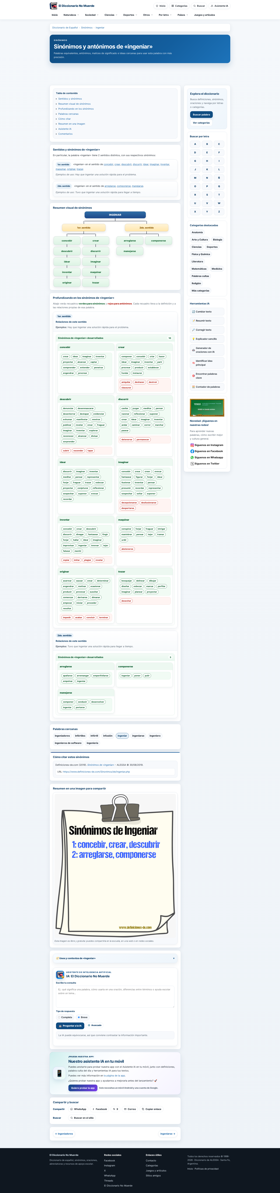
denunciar (68, 408)
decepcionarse (129, 502)
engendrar (68, 373)
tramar (160, 534)
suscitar (94, 592)
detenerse (126, 439)
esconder (78, 450)
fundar (124, 373)
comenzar (68, 597)
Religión (196, 283)
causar (79, 580)
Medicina (217, 268)
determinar (102, 580)
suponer (153, 414)
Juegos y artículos (204, 14)
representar (93, 477)
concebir (108, 164)
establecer (153, 367)
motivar (82, 586)
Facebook (109, 1160)
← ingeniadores (64, 1133)
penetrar (98, 367)
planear (138, 592)
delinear (140, 580)
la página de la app (114, 1075)
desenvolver (97, 702)
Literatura (197, 261)
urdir (123, 540)
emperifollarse (100, 675)
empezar (67, 603)
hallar (76, 540)
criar (152, 356)
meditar (147, 408)
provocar (80, 592)
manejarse (137, 186)
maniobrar (126, 534)
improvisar (68, 545)
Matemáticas (199, 268)
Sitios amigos (153, 1175)
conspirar (126, 529)
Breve (84, 1017)
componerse (124, 186)
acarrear (67, 580)
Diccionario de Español (65, 27)
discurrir (137, 164)
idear (145, 164)
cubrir (66, 450)
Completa (66, 1017)
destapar (84, 414)
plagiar (87, 560)
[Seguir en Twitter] (207, 464)
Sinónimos (86, 27)
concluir (90, 617)
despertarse (127, 508)
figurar (139, 477)
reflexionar (139, 414)
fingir (105, 534)
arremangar (83, 675)
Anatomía (197, 232)
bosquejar (126, 580)
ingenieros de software (68, 743)
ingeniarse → (167, 1133)
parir (159, 362)
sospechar (68, 493)
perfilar (161, 586)
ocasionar (95, 586)
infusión (107, 735)
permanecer (143, 439)
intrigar (161, 529)
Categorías (152, 1165)
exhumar (67, 419)
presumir (126, 488)
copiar (66, 560)
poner (137, 675)
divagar (80, 534)
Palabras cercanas (68, 113)
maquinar (61, 169)
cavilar (124, 408)
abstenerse (127, 549)
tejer (105, 545)
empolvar (68, 681)
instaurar (137, 373)
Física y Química (201, 254)
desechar (126, 601)
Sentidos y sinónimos (70, 98)
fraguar (101, 425)
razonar (125, 414)
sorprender (69, 441)
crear (117, 164)
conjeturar (82, 488)
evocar (94, 493)
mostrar (96, 419)
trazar (80, 169)
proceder (92, 603)
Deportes (212, 246)
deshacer (139, 382)
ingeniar (100, 27)
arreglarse (110, 186)
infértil (94, 735)
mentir (78, 551)
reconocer (68, 436)
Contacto (151, 1160)
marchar (159, 425)
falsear (66, 551)
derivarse (82, 597)
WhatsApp (110, 1175)
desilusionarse (148, 502)
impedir (67, 617)
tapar (90, 450)
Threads (108, 1180)
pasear (124, 430)
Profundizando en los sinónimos (76, 108)
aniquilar (125, 382)
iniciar (79, 603)
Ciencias (197, 246)
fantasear (126, 477)
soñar (139, 493)
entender (85, 367)
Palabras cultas (200, 276)
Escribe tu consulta (66, 983)
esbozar (100, 482)
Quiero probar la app (83, 1087)
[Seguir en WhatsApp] (207, 457)
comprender (69, 367)
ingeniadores (62, 735)
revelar (79, 425)
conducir (82, 702)
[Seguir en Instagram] (207, 445)
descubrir (126, 164)
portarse (80, 707)
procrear (82, 373)
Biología (217, 239)
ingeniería (92, 743)
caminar (136, 425)
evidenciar (98, 414)
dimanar (96, 597)
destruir (153, 382)
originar (71, 169)
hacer (162, 356)
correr (147, 425)
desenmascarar (86, 408)
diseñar (125, 586)
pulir (147, 675)
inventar (164, 164)
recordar (67, 499)
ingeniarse (138, 735)
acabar (78, 617)
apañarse (67, 675)
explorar (93, 430)
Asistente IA (64, 128)
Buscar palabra (201, 114)
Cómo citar (64, 118)
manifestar (82, 419)
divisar (94, 436)
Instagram (109, 1165)
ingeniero (155, 735)
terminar (103, 617)
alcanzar (81, 362)
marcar (149, 586)
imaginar (154, 164)
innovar (95, 545)
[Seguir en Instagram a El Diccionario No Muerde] (207, 408)
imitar (77, 560)
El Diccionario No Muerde (118, 1185)
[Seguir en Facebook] (207, 451)
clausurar (126, 387)
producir (139, 367)
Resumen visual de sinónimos (74, 103)
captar (93, 362)
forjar (66, 482)
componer (126, 356)
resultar (67, 608)
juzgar (136, 408)
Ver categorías (201, 122)
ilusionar (125, 482)
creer (147, 471)
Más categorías (200, 290)
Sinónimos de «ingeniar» (100, 764)
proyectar (68, 362)
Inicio (55, 14)
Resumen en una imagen (71, 123)
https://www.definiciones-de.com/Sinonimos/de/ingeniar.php (96, 771)
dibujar (152, 580)
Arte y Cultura (200, 239)
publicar (67, 425)
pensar (159, 408)
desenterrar (69, 414)
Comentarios (65, 133)
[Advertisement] (140, 72)
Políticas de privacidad (206, 1168)
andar (124, 425)
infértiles (80, 735)
